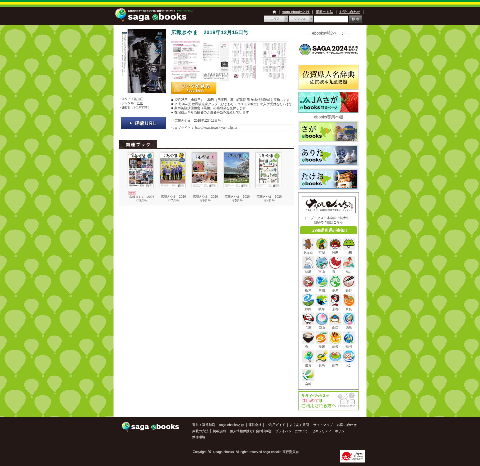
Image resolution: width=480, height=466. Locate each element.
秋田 (335, 253)
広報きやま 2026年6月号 (205, 198)
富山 (321, 271)
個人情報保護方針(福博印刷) (250, 431)
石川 (335, 271)
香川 (308, 346)
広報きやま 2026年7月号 (173, 198)
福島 (308, 271)
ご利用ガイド (275, 425)
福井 (349, 271)
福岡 (349, 346)
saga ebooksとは (296, 12)
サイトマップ (323, 425)
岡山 (321, 328)
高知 (335, 346)
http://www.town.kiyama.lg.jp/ (216, 127)
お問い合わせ (349, 12)
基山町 (138, 99)
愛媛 (321, 346)
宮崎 (308, 384)
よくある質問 (299, 425)
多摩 (335, 290)
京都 (335, 309)
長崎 (321, 365)
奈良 (349, 309)
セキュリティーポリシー (330, 431)
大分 (349, 365)
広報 (140, 103)
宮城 (321, 253)
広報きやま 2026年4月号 (269, 198)
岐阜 (321, 309)
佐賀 (308, 365)
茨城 (321, 290)
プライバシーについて (291, 431)
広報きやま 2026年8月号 (141, 199)
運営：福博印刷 (203, 425)
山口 (335, 328)
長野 (349, 290)
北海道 (308, 253)
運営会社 (255, 425)
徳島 (349, 328)
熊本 (335, 365)
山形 (349, 253)
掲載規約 (219, 431)
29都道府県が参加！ (330, 230)
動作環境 (198, 437)
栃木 (308, 290)
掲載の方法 (324, 12)
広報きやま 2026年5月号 (237, 198)
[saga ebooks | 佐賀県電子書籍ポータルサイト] (153, 20)
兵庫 (308, 328)
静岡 (308, 309)
